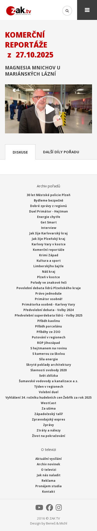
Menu (87, 10)
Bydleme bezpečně (48, 200)
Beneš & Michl (56, 523)
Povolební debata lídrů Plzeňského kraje (48, 288)
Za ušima (49, 408)
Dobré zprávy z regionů (48, 206)
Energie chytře (48, 217)
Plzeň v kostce (48, 277)
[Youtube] (39, 509)
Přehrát (48, 109)
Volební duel (48, 392)
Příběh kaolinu (48, 321)
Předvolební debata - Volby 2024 (48, 310)
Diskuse (20, 152)
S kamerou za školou (48, 354)
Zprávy (48, 425)
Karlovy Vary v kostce (49, 244)
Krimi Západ (48, 255)
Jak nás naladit (48, 475)
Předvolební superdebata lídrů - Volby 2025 (48, 315)
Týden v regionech (48, 386)
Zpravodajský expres (48, 419)
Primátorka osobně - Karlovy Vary (48, 304)
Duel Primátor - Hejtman (48, 211)
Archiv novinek (48, 464)
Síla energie (48, 359)
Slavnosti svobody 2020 (48, 370)
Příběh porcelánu (48, 326)
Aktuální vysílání (48, 459)
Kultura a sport (49, 261)
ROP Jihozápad (48, 343)
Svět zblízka (48, 375)
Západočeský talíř (48, 414)
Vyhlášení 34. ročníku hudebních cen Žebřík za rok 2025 (48, 397)
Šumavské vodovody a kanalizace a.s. (48, 381)
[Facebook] (49, 509)
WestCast (48, 403)
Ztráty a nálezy (49, 430)
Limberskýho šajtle (48, 266)
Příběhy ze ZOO (48, 332)
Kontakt (48, 491)
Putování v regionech (48, 337)
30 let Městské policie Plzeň (48, 195)
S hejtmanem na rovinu (48, 348)
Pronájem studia (48, 486)
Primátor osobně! (48, 299)
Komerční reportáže (48, 250)
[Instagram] (59, 509)
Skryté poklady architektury (48, 365)
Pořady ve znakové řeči (49, 282)
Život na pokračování (48, 436)
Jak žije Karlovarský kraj (48, 233)
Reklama (48, 480)
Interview (48, 228)
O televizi (48, 470)
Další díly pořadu (61, 151)
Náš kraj (48, 271)
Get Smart (49, 222)
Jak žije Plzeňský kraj (48, 239)
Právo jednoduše (48, 293)
